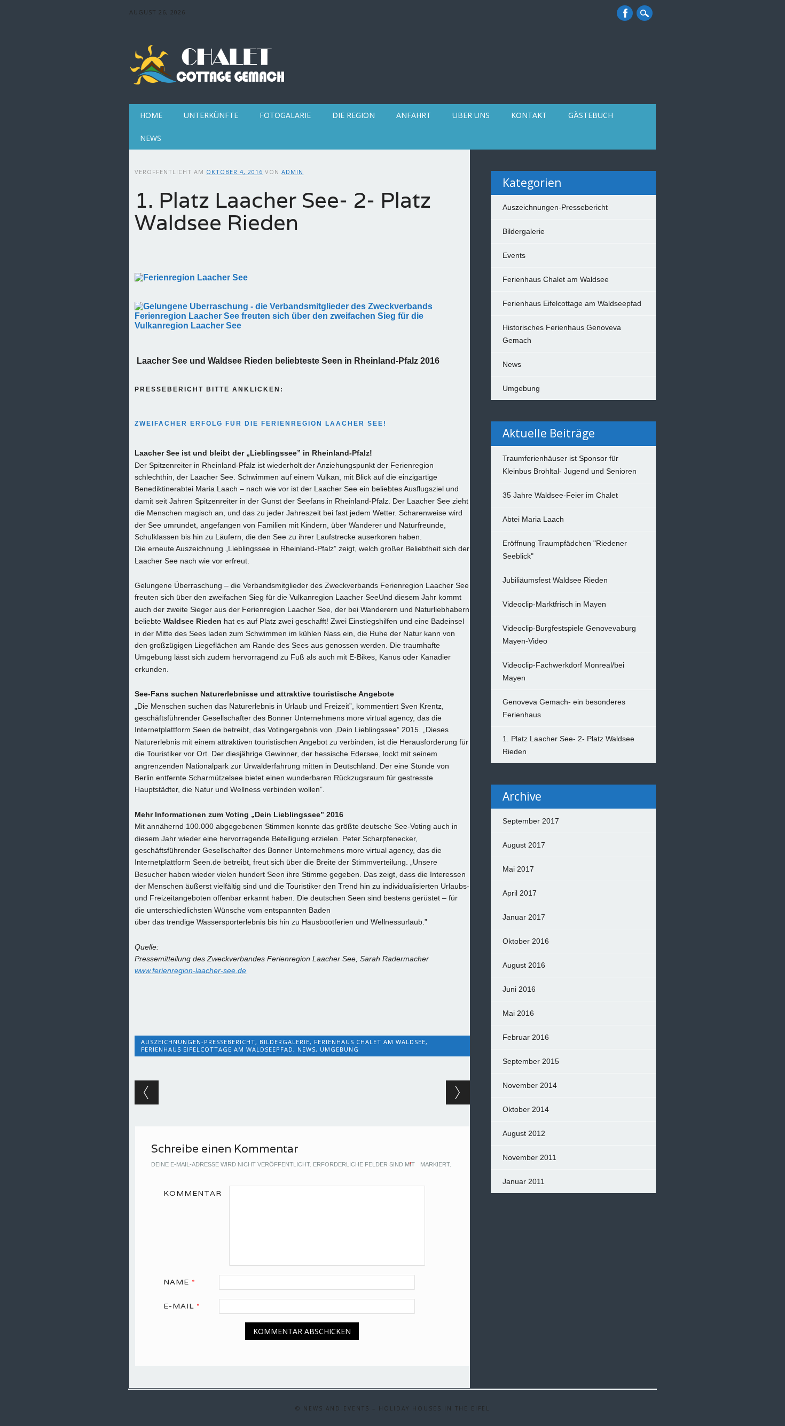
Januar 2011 (524, 1181)
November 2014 (530, 1085)
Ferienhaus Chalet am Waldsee (370, 1042)
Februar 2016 (526, 1037)
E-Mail (181, 1306)
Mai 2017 (518, 869)
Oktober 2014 (526, 1109)
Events (514, 255)
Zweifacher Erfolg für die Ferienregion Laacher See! (261, 423)
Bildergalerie (285, 1042)
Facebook (625, 13)
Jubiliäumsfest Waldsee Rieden (555, 580)
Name (179, 1282)
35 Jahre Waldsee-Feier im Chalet (560, 495)
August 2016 (524, 965)
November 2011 (529, 1157)
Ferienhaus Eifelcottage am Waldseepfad (217, 1049)
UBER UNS (471, 115)
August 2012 (524, 1133)
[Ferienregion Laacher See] (191, 277)
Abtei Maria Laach (533, 519)
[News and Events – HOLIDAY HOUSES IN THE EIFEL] (209, 82)
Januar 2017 (524, 917)
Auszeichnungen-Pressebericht (198, 1042)
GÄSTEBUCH (590, 115)
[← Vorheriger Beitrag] (147, 1092)
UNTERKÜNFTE (211, 115)
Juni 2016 (519, 989)
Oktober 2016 (526, 941)
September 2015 (531, 1061)
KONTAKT (529, 115)
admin (292, 172)
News (150, 138)
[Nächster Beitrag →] (458, 1092)
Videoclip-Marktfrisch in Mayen (554, 604)
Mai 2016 (518, 1013)
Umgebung (339, 1049)
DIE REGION (353, 115)
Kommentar (192, 1193)
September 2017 (531, 821)
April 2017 (520, 893)
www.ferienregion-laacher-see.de (190, 970)
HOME (151, 115)
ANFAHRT (413, 115)
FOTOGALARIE (285, 115)
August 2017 (524, 845)
